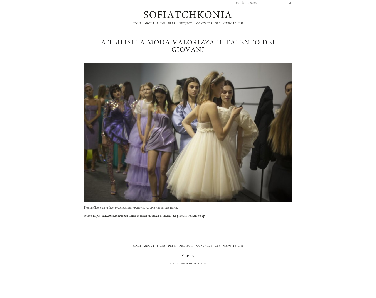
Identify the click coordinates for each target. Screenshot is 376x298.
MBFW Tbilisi (233, 23)
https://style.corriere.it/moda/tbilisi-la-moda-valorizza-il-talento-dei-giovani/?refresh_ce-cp (149, 216)
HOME (137, 23)
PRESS (172, 23)
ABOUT (149, 23)
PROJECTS (186, 23)
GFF (217, 23)
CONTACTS (204, 23)
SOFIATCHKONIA (188, 16)
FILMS (161, 23)
